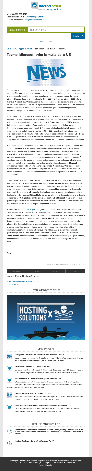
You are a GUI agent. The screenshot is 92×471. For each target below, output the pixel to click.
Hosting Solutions (31, 461)
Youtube (55, 271)
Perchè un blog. (14, 284)
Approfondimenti (25, 48)
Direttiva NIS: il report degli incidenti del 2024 (32, 366)
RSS (75, 271)
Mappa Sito (49, 465)
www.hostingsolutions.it (35, 16)
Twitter (36, 271)
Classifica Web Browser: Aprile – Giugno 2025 (33, 393)
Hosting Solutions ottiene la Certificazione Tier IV (34, 441)
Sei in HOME (12, 48)
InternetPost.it (46, 6)
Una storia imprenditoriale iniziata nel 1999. (23, 281)
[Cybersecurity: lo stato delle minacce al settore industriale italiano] (11, 408)
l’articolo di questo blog (32, 209)
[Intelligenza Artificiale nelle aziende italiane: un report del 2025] (11, 357)
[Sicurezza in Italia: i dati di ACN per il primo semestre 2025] (11, 381)
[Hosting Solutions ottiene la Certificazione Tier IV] (11, 444)
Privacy (41, 465)
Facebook (16, 271)
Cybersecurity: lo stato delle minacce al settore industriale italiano (41, 405)
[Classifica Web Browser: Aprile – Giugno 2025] (11, 396)
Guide (50, 41)
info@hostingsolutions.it (34, 19)
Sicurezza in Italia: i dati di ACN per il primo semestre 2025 (38, 378)
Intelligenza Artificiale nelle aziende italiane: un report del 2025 (39, 354)
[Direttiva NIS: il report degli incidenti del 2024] (11, 369)
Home (41, 41)
